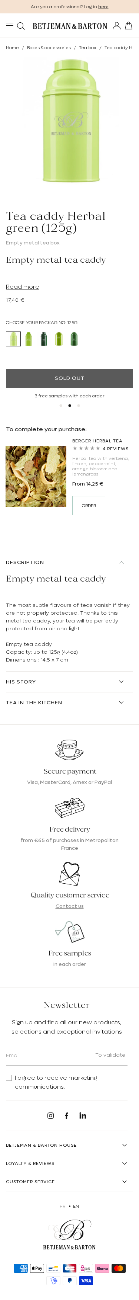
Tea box (87, 47)
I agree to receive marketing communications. (56, 1082)
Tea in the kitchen (34, 702)
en (76, 1206)
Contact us (70, 906)
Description (25, 562)
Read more (22, 287)
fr (62, 1206)
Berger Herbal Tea (97, 441)
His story (21, 682)
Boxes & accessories (49, 47)
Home (12, 47)
